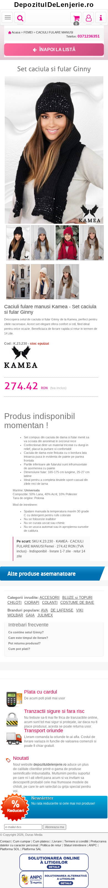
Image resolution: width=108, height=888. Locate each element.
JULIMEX (45, 615)
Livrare (57, 841)
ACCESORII (50, 598)
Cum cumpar (22, 841)
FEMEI (28, 32)
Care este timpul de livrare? (28, 637)
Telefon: (83, 36)
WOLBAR (15, 615)
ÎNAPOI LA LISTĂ (57, 49)
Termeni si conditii (76, 841)
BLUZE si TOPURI (77, 598)
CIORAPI (31, 603)
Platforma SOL (10, 849)
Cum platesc (42, 841)
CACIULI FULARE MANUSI (54, 32)
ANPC (93, 845)
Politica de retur (51, 845)
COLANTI (50, 603)
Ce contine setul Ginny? (26, 632)
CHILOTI (14, 603)
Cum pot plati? (19, 648)
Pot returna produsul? (24, 643)
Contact (5, 841)
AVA (44, 610)
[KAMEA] (20, 356)
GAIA (30, 615)
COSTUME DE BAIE (77, 603)
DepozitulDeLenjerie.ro (54, 5)
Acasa (15, 32)
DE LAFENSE (62, 610)
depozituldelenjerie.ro (50, 764)
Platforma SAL (31, 849)
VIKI (79, 610)
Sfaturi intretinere (75, 845)
